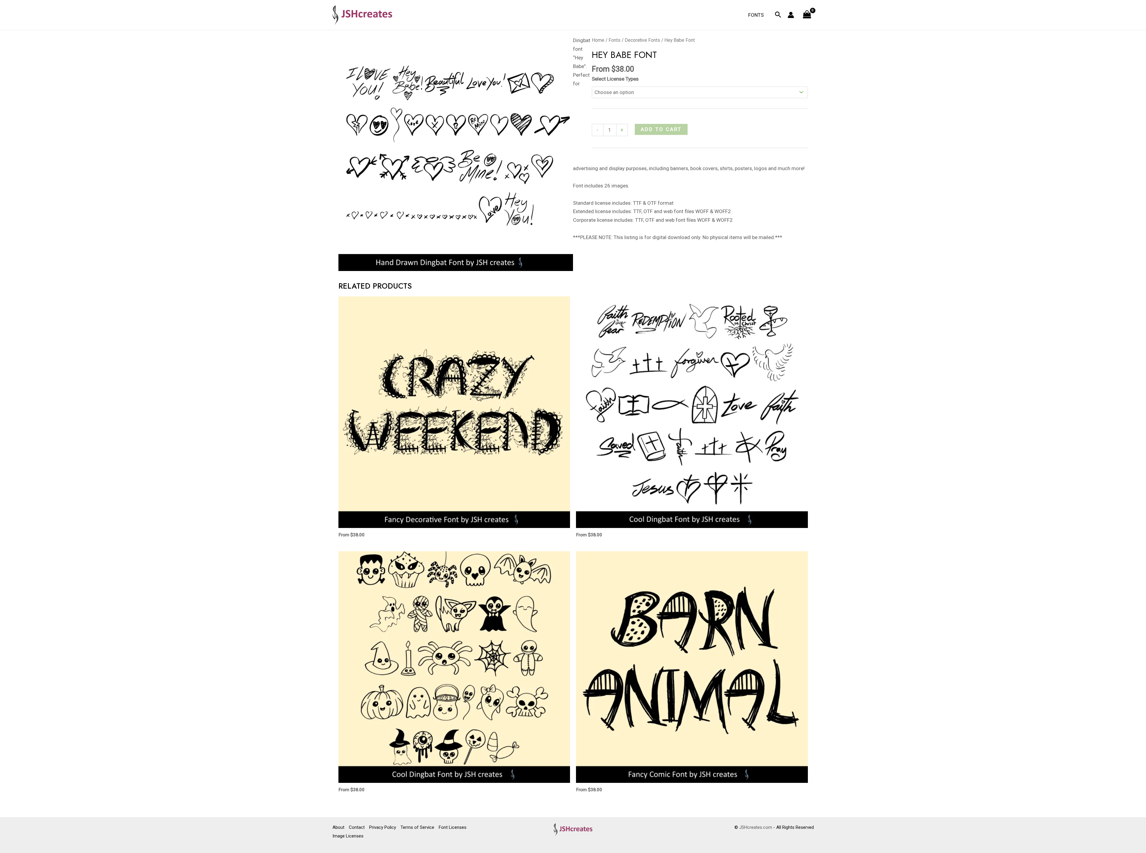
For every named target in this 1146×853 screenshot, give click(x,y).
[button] (778, 15)
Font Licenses (452, 827)
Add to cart (661, 129)
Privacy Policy (382, 827)
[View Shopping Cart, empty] (807, 15)
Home (598, 40)
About (338, 827)
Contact (357, 827)
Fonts (756, 15)
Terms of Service (417, 827)
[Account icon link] (791, 15)
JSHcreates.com (755, 827)
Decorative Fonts (642, 40)
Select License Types (615, 79)
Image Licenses (347, 836)
